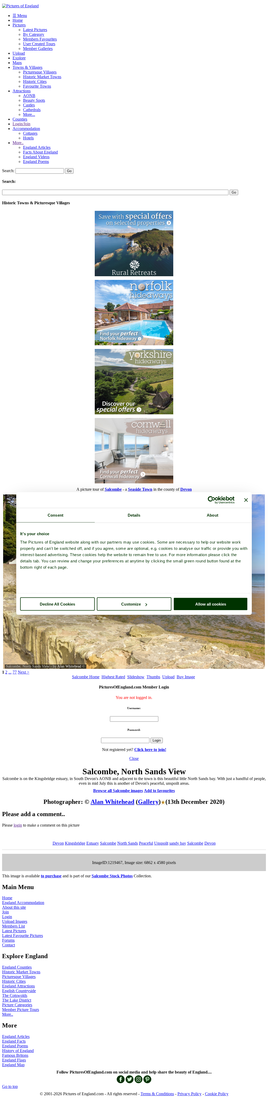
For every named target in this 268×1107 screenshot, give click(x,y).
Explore (19, 58)
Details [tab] (134, 515)
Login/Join (21, 124)
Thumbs (153, 677)
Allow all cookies (210, 604)
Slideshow (135, 677)
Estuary (92, 843)
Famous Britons (15, 1055)
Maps (17, 62)
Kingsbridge (75, 843)
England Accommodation (23, 902)
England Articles (37, 147)
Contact (8, 945)
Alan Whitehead (69, 666)
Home (18, 20)
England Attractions (18, 986)
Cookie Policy (216, 1094)
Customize (131, 604)
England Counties (17, 967)
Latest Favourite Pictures (22, 935)
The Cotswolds (14, 995)
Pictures (19, 25)
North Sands (127, 843)
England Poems (36, 161)
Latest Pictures (35, 29)
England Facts (14, 1041)
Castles (29, 105)
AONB (29, 95)
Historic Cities (35, 81)
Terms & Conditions (157, 1094)
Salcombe (108, 843)
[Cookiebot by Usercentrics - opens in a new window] (211, 500)
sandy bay (177, 843)
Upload (19, 53)
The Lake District (16, 1000)
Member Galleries (38, 48)
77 (15, 672)
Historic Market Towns (42, 77)
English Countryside (19, 991)
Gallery (148, 801)
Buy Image (186, 677)
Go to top (10, 1086)
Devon (58, 843)
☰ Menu (20, 15)
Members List (13, 926)
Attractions (22, 91)
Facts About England (40, 152)
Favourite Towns (37, 86)
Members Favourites (40, 39)
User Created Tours (39, 44)
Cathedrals (32, 110)
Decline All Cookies (57, 604)
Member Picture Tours (20, 1009)
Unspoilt (161, 843)
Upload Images (14, 921)
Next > (23, 672)
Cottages (30, 133)
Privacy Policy (189, 1094)
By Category (33, 34)
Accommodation (26, 128)
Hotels (28, 138)
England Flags (14, 1060)
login (18, 825)
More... (29, 114)
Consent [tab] (55, 515)
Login (7, 916)
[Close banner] (246, 500)
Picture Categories (17, 1005)
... (10, 672)
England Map (13, 1065)
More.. (18, 142)
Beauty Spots (34, 100)
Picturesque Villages (40, 72)
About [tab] (212, 515)
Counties (20, 119)
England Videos (36, 157)
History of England (18, 1050)
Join (5, 912)
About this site (14, 907)
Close (134, 758)
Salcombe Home (85, 677)
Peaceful (146, 843)
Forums (8, 940)
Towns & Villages (27, 67)
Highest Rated (113, 677)
